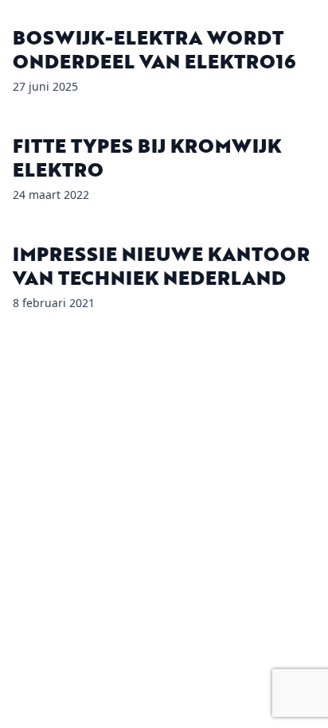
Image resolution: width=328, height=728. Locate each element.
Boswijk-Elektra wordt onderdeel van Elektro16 (154, 49)
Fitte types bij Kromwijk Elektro (147, 157)
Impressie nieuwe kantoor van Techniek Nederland (161, 265)
